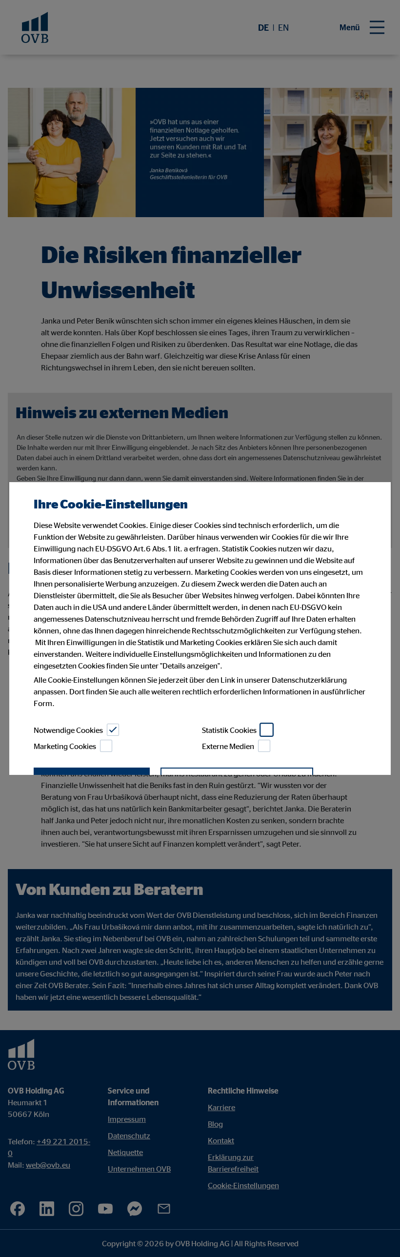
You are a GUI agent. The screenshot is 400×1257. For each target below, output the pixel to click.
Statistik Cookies (229, 730)
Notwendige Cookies (68, 730)
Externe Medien (228, 746)
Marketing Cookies (65, 746)
